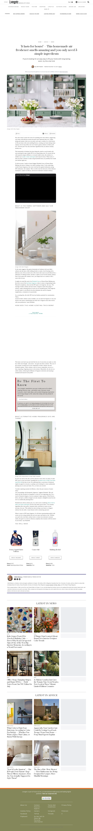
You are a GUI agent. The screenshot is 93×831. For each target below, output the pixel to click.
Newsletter (53, 133)
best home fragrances (31, 283)
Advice (46, 42)
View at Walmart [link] (16, 557)
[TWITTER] (15, 579)
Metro (59, 584)
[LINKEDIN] (20, 579)
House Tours (25, 6)
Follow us (46, 133)
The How (34, 6)
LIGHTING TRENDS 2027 (49, 13)
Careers (37, 811)
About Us (23, 805)
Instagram (51, 811)
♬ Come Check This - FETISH (36, 313)
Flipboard (23, 816)
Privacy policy (66, 805)
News (52, 42)
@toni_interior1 (35, 312)
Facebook (23, 814)
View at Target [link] (35, 557)
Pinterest (65, 811)
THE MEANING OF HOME (65, 13)
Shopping (42, 6)
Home (40, 42)
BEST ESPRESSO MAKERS (19, 13)
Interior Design (13, 6)
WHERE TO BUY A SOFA (81, 13)
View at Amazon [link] (55, 557)
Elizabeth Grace (36, 281)
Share (18, 133)
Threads (51, 814)
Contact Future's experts (37, 806)
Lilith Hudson (39, 66)
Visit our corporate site (49, 793)
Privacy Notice (24, 404)
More (46, 9)
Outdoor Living (61, 6)
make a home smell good (29, 156)
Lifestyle (51, 6)
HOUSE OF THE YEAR (34, 13)
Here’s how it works (64, 71)
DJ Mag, (56, 584)
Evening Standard (49, 584)
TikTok (36, 814)
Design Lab (72, 6)
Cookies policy (25, 811)
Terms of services (35, 403)
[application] (35, 188)
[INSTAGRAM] (17, 579)
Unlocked (81, 6)
